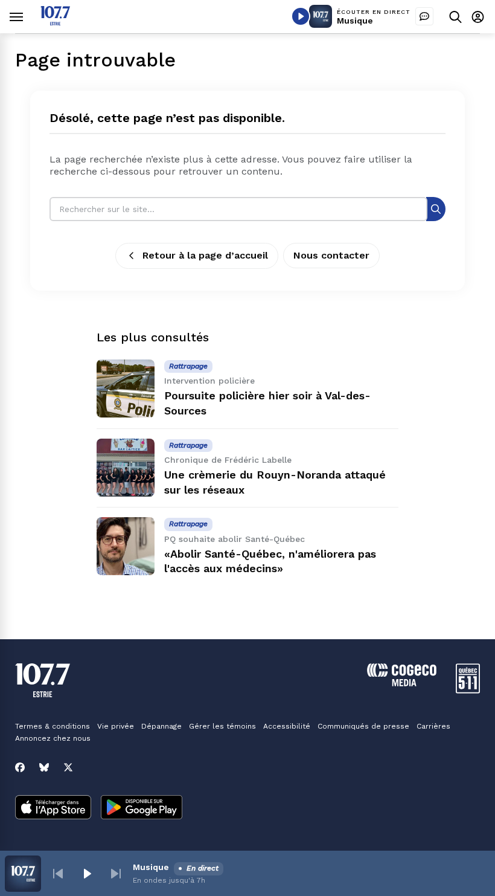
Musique (355, 20)
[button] (58, 874)
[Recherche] (436, 209)
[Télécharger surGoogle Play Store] (141, 808)
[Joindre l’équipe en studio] (424, 16)
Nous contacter (331, 255)
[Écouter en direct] (300, 16)
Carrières (433, 726)
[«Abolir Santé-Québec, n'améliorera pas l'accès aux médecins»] (126, 546)
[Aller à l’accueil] (55, 22)
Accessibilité (286, 726)
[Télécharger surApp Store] (53, 808)
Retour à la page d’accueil (205, 255)
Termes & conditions (52, 726)
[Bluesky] (44, 767)
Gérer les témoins (222, 726)
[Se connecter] (477, 16)
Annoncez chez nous (53, 738)
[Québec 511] (468, 690)
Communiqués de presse (363, 726)
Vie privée (115, 726)
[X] (68, 767)
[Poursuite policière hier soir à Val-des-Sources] (126, 388)
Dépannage (161, 726)
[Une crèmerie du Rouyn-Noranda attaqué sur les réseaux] (126, 468)
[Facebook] (20, 767)
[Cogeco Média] (401, 683)
